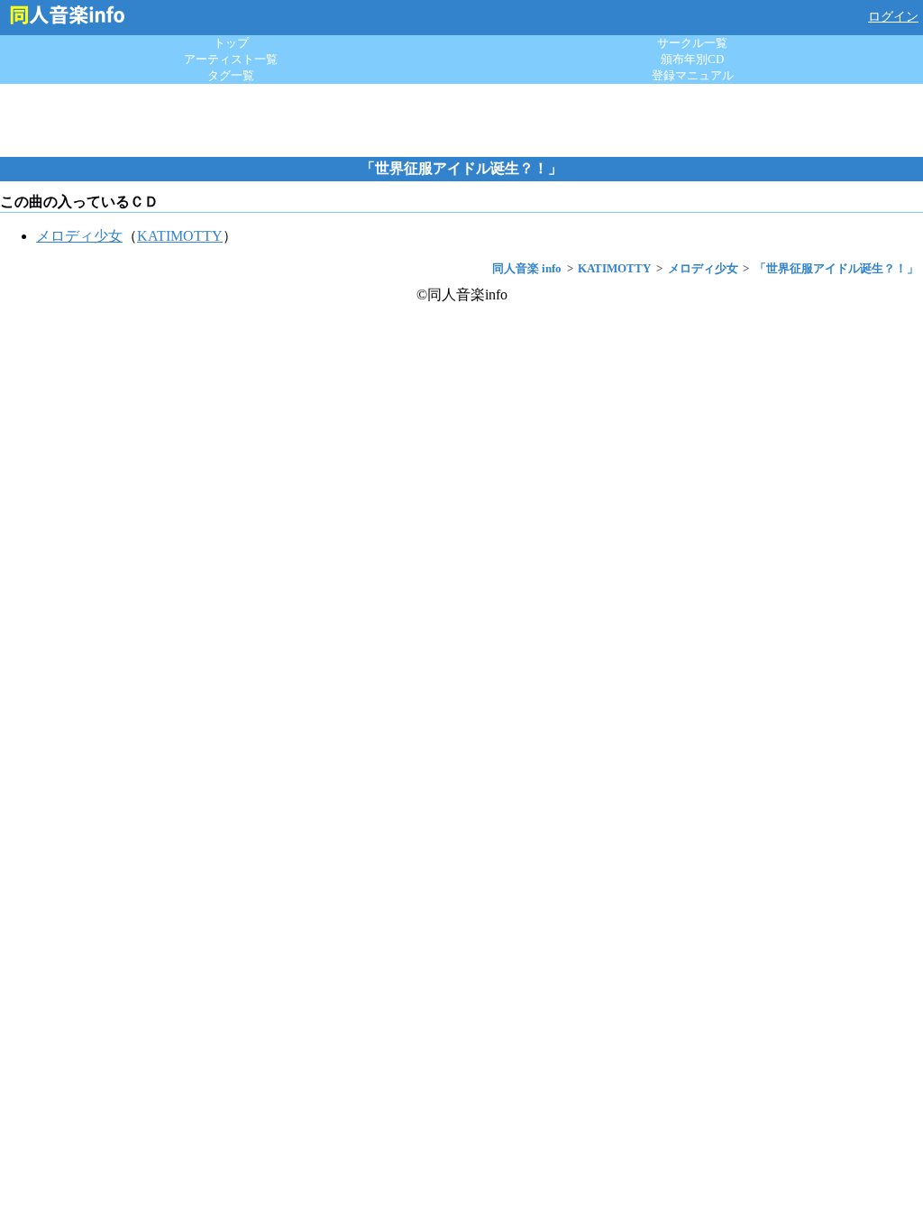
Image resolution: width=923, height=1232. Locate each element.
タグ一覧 (230, 75)
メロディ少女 (79, 236)
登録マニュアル (693, 75)
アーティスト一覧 (231, 59)
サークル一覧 (692, 43)
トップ (231, 43)
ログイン (893, 16)
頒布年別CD (692, 59)
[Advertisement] (461, 120)
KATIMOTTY (180, 236)
